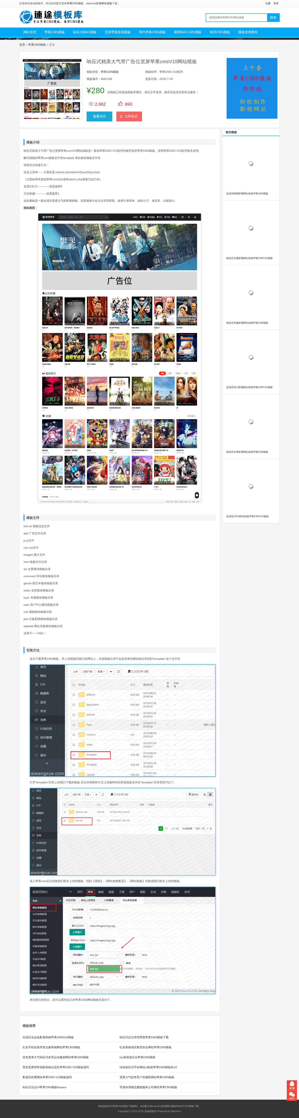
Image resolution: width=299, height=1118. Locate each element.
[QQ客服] (292, 1085)
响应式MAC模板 (85, 32)
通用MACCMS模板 (188, 32)
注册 (268, 3)
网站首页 (29, 32)
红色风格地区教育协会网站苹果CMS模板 (145, 1047)
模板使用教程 (248, 32)
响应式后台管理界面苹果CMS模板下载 (144, 1037)
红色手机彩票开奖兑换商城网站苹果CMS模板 (51, 1047)
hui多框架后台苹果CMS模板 (137, 1057)
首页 (22, 44)
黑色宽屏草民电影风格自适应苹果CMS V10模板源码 (56, 1067)
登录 (276, 3)
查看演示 (99, 116)
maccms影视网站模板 (99, 3)
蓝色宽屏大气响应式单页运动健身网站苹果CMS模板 (56, 1057)
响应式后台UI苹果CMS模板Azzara (44, 1087)
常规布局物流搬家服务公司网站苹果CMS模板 (148, 1087)
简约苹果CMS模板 (152, 32)
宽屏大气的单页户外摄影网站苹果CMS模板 (147, 1077)
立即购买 (131, 116)
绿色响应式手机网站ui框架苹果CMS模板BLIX (148, 1067)
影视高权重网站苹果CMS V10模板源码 (47, 1077)
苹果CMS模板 (75, 3)
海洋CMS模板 (220, 32)
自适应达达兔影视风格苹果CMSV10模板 (48, 1037)
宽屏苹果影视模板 (118, 32)
